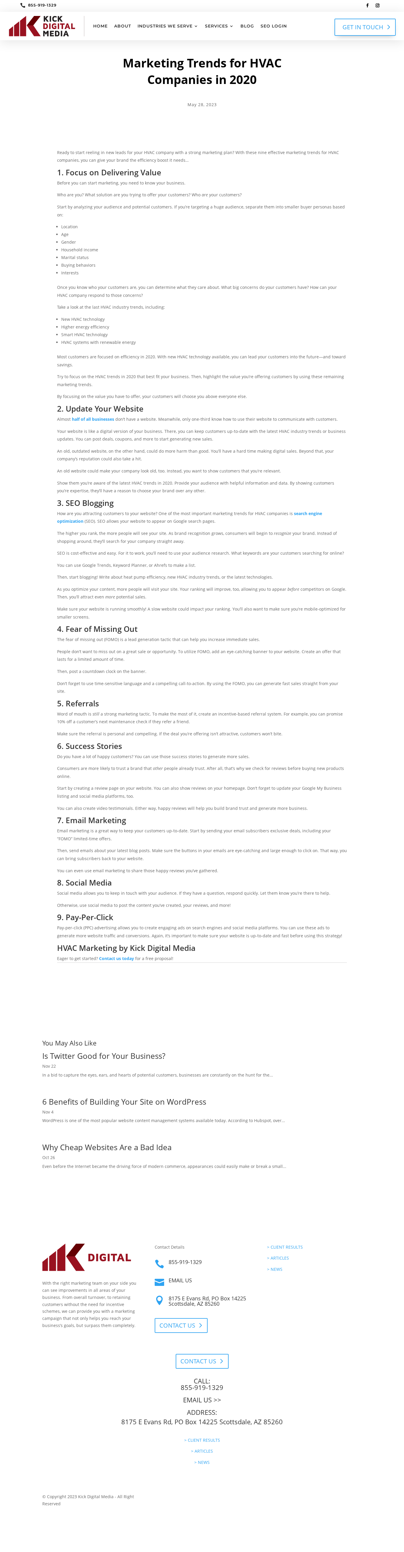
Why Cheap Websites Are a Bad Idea (107, 1147)
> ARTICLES (278, 1258)
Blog (247, 26)
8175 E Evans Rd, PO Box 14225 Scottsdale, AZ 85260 (207, 1301)
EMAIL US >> (202, 1399)
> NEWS (274, 1269)
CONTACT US (177, 1325)
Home (100, 26)
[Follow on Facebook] (367, 5)
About (122, 26)
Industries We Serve (165, 26)
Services (216, 26)
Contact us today (116, 958)
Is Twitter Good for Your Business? (103, 1056)
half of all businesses (93, 419)
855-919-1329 (42, 5)
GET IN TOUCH (362, 27)
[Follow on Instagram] (378, 5)
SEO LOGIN (274, 26)
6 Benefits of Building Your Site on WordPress (124, 1101)
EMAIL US (180, 1280)
